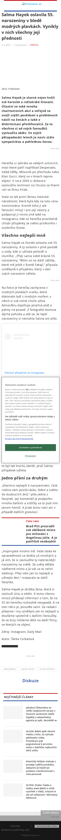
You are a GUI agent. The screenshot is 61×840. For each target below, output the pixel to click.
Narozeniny (10, 669)
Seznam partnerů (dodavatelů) (19, 439)
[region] (30, 420)
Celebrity (34, 45)
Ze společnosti (47, 669)
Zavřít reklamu (51, 812)
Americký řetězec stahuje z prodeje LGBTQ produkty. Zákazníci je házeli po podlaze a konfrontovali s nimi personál (41, 768)
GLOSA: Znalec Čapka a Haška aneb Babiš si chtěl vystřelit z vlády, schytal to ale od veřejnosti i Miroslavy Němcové (42, 791)
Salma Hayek (27, 669)
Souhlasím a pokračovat (30, 447)
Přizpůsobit (30, 456)
